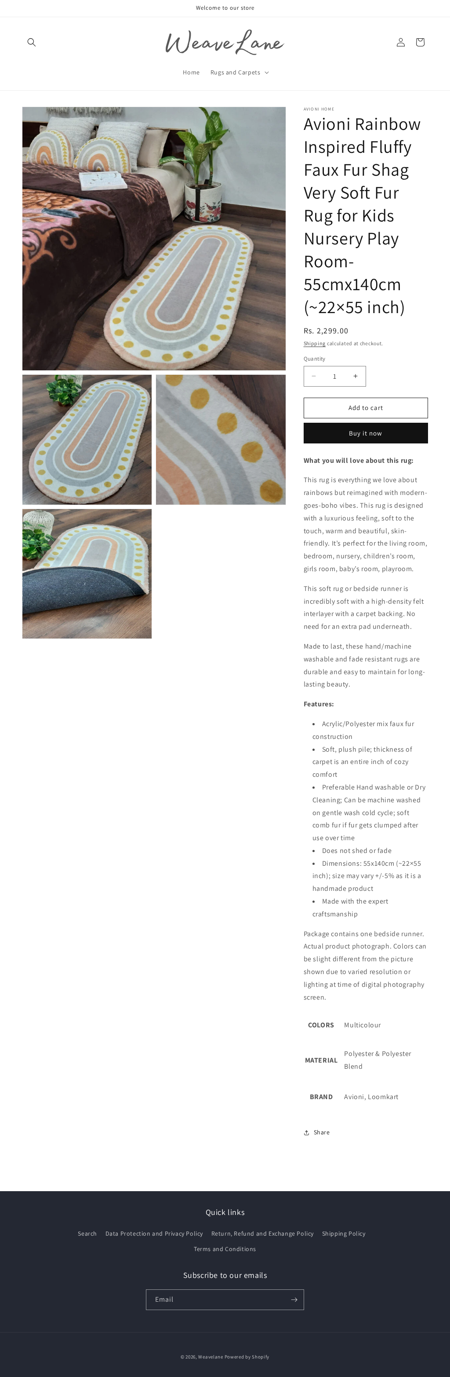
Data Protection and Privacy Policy (154, 1233)
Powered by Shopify (247, 1357)
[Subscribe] (294, 1299)
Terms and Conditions (225, 1249)
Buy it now (365, 433)
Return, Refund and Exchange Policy (262, 1233)
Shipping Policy (344, 1233)
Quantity (315, 358)
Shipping (315, 343)
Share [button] (322, 1132)
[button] (31, 42)
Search (87, 1233)
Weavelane (210, 1357)
